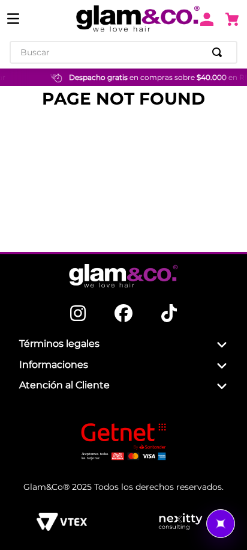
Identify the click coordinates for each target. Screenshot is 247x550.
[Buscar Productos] (219, 52)
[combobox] (123, 52)
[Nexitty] (180, 522)
